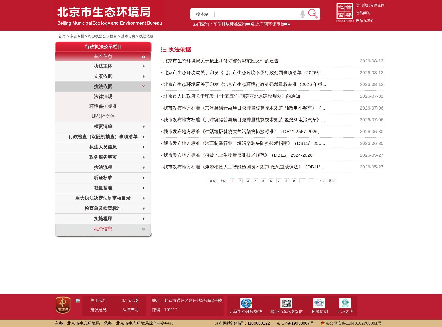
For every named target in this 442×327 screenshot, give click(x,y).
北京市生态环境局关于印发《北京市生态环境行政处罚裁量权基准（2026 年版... (244, 84)
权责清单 (103, 126)
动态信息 (103, 228)
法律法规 (103, 96)
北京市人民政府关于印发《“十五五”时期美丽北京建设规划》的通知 (231, 96)
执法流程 (103, 167)
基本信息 (128, 36)
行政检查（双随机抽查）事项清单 (103, 136)
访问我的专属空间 (370, 5)
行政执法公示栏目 (102, 36)
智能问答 (363, 13)
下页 (321, 181)
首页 (62, 36)
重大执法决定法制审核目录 (103, 198)
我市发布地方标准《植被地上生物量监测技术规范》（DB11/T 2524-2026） (240, 155)
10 (302, 181)
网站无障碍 (365, 20)
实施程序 (103, 218)
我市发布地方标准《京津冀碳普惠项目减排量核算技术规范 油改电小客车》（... (244, 108)
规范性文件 (103, 116)
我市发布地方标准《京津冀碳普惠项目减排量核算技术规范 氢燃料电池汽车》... (244, 119)
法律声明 (130, 310)
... (311, 181)
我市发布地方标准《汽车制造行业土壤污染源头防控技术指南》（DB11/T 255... (244, 143)
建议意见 (98, 310)
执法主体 (103, 66)
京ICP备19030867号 (295, 323)
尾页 (331, 181)
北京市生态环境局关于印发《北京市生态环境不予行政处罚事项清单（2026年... (244, 72)
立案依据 (103, 76)
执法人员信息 (103, 146)
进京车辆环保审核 (268, 24)
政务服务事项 (103, 157)
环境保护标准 (103, 106)
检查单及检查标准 (103, 208)
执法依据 (146, 36)
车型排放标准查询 (229, 24)
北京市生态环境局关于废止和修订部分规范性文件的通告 (221, 60)
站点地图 (130, 300)
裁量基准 (103, 187)
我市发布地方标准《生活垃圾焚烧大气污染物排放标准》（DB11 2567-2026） (242, 131)
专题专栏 (77, 36)
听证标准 (103, 177)
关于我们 (98, 300)
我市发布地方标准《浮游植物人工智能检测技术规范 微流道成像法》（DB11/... (243, 166)
